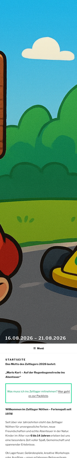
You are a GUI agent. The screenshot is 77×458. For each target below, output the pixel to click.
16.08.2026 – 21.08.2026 (35, 338)
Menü (40, 348)
